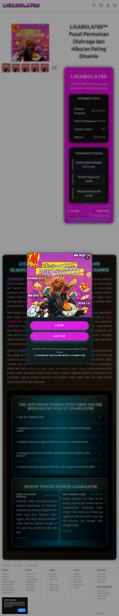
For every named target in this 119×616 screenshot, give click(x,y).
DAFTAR (59, 336)
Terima (21, 610)
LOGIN (59, 325)
